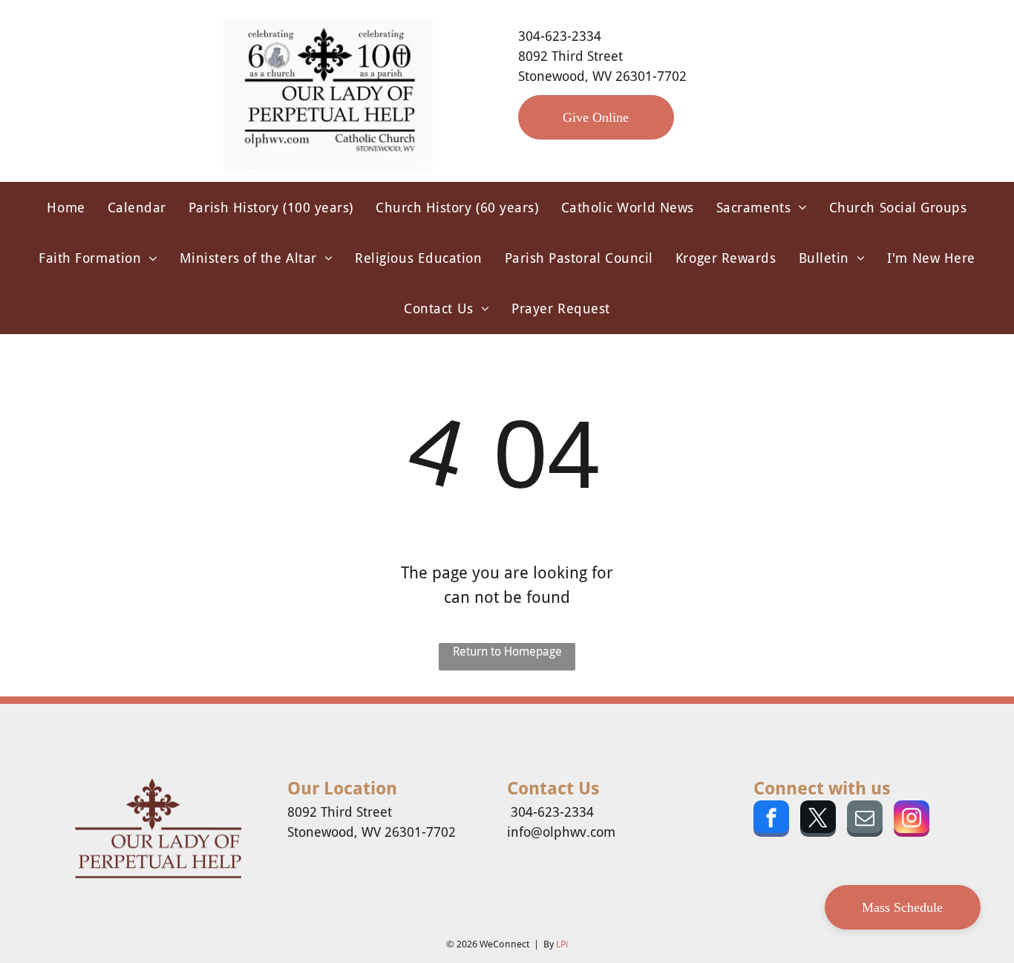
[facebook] (771, 820)
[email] (865, 820)
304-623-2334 (559, 36)
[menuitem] (66, 207)
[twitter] (818, 820)
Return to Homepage (507, 651)
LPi (562, 944)
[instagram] (911, 820)
